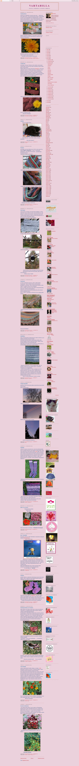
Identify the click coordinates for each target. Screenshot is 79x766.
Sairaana (48, 317)
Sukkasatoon (23, 13)
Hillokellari (27, 58)
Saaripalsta (49, 230)
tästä (40, 668)
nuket (47, 146)
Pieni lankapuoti (50, 341)
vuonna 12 (47, 189)
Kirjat (47, 124)
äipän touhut (49, 298)
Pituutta (53, 252)
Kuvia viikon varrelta (55, 281)
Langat (47, 133)
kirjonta (47, 125)
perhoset (47, 151)
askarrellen (48, 107)
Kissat (26, 142)
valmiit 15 (47, 176)
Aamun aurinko (54, 260)
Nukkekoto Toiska (49, 27)
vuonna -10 (48, 185)
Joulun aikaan (54, 367)
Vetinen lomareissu (55, 274)
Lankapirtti (49, 301)
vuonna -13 (48, 188)
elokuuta (49, 88)
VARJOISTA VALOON (51, 319)
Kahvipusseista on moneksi (26, 607)
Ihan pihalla (48, 117)
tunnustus (27, 570)
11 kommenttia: (35, 330)
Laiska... (48, 342)
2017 (48, 49)
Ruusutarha (49, 326)
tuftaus (47, 167)
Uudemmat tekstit (23, 758)
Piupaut (22, 147)
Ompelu (47, 149)
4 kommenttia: (35, 529)
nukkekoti (47, 147)
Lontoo (47, 137)
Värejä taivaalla (24, 383)
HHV (46, 111)
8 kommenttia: (35, 57)
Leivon (47, 136)
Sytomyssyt (48, 162)
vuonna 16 (47, 193)
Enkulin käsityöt (50, 237)
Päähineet (47, 158)
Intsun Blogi (49, 316)
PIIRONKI (48, 359)
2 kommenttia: (35, 275)
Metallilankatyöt (48, 142)
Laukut (26, 661)
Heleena (54, 13)
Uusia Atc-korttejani (55, 238)
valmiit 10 (47, 170)
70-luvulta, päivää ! (50, 351)
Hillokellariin (37, 68)
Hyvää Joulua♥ (54, 374)
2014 (48, 54)
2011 (48, 58)
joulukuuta (50, 59)
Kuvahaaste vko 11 (54, 320)
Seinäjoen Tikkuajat (49, 32)
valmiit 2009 (48, 180)
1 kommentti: (35, 441)
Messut (47, 141)
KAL (46, 121)
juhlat (47, 120)
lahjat (47, 132)
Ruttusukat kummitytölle (51, 296)
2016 (48, 51)
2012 (48, 57)
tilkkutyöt (47, 164)
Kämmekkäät (48, 130)
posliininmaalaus (48, 154)
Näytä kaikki (57, 395)
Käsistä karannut (50, 380)
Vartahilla (39, 5)
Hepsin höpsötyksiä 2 (51, 295)
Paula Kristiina (49, 373)
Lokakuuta (22, 63)
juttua (36, 451)
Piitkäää (22, 447)
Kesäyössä (53, 381)
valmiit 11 (37, 58)
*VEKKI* (48, 266)
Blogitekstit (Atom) (25, 760)
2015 (48, 52)
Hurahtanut (49, 259)
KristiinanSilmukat (50, 280)
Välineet (47, 196)
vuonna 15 (47, 192)
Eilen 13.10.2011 (24, 507)
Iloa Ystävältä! (23, 535)
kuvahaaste (48, 129)
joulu (46, 119)
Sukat (34, 58)
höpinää (47, 116)
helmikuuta (50, 97)
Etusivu (32, 758)
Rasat (47, 159)
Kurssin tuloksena (24, 706)
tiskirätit (47, 166)
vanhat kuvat (48, 183)
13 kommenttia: (35, 204)
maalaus (47, 138)
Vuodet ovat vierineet (50, 299)
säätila (47, 163)
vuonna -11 (48, 187)
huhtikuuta (50, 94)
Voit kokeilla (23, 666)
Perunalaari (48, 153)
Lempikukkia (54, 231)
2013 (48, 55)
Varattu (22, 121)
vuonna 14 (47, 191)
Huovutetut (48, 115)
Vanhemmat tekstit (41, 758)
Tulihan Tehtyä (49, 251)
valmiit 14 (47, 175)
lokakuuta (49, 62)
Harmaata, (22, 210)
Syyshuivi (22, 281)
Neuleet (26, 378)
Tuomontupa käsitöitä (51, 309)
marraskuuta (50, 61)
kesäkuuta (50, 91)
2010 (48, 100)
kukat (31, 58)
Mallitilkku (22, 336)
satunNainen (49, 273)
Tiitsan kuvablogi (50, 344)
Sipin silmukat (49, 366)
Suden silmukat (50, 244)
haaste (47, 108)
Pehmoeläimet (48, 150)
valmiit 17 (47, 179)
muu (25, 442)
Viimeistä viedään (54, 388)
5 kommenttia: (35, 115)
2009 (48, 102)
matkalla (47, 140)
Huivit (47, 113)
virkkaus (47, 184)
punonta (47, 155)
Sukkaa (22, 575)
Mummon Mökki (50, 334)
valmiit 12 (47, 172)
